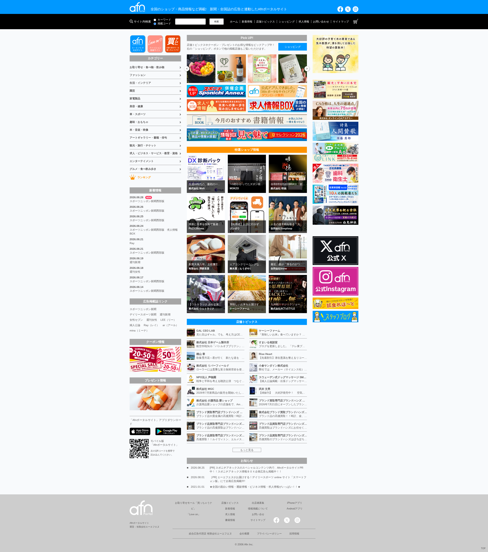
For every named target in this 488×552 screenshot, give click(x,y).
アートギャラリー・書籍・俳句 (148, 137)
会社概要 (244, 533)
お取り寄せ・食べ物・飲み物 (147, 67)
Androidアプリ (295, 508)
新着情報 (247, 21)
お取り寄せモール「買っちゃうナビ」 (193, 505)
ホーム (234, 21)
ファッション (138, 75)
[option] (201, 68)
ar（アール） (170, 325)
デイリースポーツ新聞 (143, 314)
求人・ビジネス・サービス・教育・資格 (154, 153)
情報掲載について (258, 508)
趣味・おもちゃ (139, 121)
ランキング (144, 177)
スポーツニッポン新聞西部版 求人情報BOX (154, 231)
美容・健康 (136, 106)
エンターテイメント (142, 161)
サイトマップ (341, 21)
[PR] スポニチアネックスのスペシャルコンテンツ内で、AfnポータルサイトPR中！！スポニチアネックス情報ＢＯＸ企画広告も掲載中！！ (256, 469)
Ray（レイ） (151, 325)
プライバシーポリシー (269, 533)
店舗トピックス (265, 21)
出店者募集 (258, 502)
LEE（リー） (168, 319)
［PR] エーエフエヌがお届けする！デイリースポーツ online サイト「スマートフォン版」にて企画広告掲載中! (258, 479)
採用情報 (294, 533)
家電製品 (135, 98)
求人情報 (304, 21)
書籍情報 (230, 520)
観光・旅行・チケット (143, 145)
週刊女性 (135, 271)
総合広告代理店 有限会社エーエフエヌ (210, 533)
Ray (132, 243)
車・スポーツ (138, 114)
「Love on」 (193, 514)
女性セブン (136, 319)
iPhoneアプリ (294, 502)
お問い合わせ (321, 21)
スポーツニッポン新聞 (143, 309)
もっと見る (247, 449)
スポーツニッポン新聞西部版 (147, 201)
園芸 (132, 90)
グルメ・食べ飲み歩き (143, 168)
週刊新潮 (135, 262)
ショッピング (287, 21)
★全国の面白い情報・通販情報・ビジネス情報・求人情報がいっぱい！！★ (255, 486)
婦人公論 (135, 325)
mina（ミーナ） (139, 330)
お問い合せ (258, 514)
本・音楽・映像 (139, 129)
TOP (483, 548)
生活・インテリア (140, 82)
